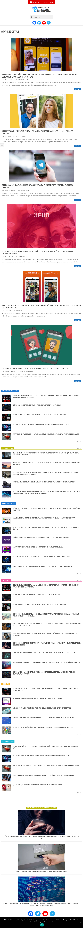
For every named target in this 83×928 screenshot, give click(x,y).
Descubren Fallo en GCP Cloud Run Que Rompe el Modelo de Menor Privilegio (41, 556)
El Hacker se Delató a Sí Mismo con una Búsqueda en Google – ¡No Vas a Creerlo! (43, 727)
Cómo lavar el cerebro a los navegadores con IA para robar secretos (39, 415)
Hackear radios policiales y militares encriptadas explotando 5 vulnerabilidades (44, 482)
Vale (42, 925)
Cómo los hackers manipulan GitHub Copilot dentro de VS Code (37, 405)
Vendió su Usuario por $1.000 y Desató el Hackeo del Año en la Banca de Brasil (42, 708)
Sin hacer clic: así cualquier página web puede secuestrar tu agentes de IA (41, 424)
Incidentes (23, 136)
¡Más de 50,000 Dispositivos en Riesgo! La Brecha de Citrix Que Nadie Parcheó (41, 537)
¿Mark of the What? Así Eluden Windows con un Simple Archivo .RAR (38, 547)
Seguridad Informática (26, 371)
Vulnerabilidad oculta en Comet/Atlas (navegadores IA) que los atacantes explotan (44, 518)
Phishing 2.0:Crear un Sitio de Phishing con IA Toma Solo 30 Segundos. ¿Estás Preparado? (46, 662)
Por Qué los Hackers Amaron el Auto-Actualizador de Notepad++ (37, 698)
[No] (80, 923)
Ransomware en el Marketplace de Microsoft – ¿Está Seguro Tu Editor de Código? (43, 775)
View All (79, 441)
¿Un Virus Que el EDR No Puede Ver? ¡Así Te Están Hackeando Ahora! (37, 785)
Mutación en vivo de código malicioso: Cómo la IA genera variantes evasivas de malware (46, 434)
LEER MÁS (77, 89)
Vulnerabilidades (23, 79)
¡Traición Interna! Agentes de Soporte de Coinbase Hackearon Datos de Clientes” (43, 718)
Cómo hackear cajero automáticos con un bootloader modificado (41, 871)
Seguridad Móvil (24, 190)
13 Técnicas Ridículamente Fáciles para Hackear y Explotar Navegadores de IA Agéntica (45, 653)
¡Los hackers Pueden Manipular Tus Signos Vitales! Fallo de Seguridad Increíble (43, 566)
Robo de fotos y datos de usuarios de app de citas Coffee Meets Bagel (35, 369)
